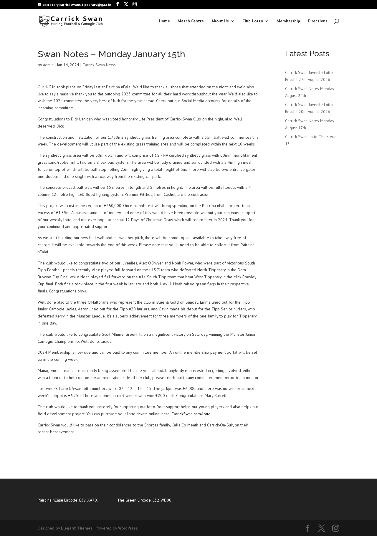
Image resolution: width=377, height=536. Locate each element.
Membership (288, 21)
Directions (318, 21)
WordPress (128, 528)
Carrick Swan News (99, 64)
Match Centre (191, 21)
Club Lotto (252, 21)
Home (164, 21)
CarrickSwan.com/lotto (191, 413)
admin (48, 64)
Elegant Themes (76, 528)
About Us (220, 21)
